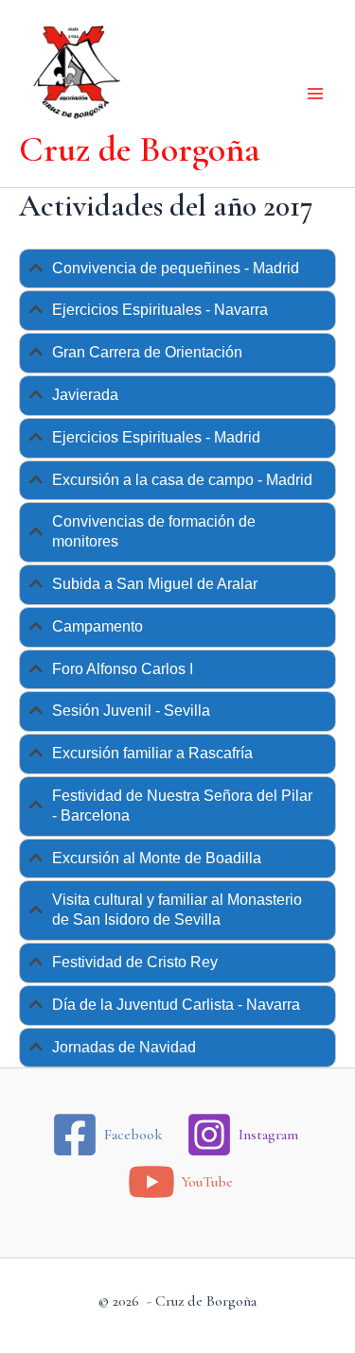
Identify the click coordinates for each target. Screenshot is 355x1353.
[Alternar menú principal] (315, 93)
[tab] (177, 269)
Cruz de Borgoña (139, 149)
